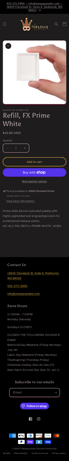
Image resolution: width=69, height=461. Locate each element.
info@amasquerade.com (23, 293)
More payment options (34, 181)
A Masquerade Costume (32, 448)
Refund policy (21, 453)
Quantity (7, 140)
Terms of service (39, 453)
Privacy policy (59, 453)
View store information (20, 201)
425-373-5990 (17, 285)
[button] (5, 24)
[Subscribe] (56, 392)
